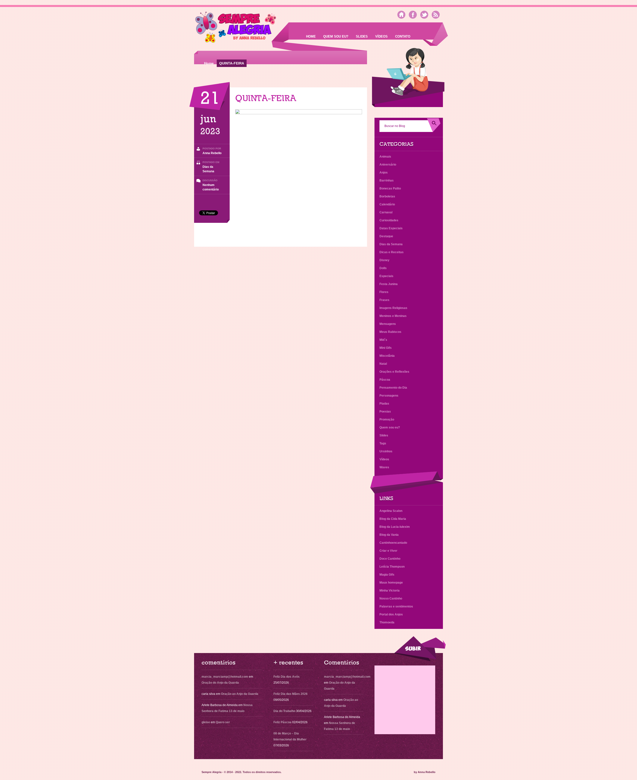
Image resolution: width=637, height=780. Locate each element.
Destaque (386, 236)
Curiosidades (388, 220)
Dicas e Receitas (391, 252)
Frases (384, 300)
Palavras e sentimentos (396, 606)
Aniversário (387, 164)
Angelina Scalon (390, 511)
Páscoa (384, 379)
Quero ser (223, 722)
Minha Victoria (389, 590)
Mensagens (387, 324)
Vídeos (381, 36)
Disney (384, 260)
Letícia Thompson (392, 566)
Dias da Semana (391, 244)
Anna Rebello (212, 153)
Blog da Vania (389, 535)
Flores (383, 292)
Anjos (383, 172)
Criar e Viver (388, 550)
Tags (382, 443)
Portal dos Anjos (391, 614)
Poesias (385, 411)
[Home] (401, 15)
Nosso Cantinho (390, 598)
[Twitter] (424, 15)
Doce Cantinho (389, 558)
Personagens (388, 395)
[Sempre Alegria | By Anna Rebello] (235, 28)
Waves (384, 467)
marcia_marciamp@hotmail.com (225, 676)
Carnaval (385, 212)
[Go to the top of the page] (420, 648)
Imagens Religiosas (393, 308)
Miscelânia (387, 356)
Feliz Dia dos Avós (286, 676)
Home (311, 36)
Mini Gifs (385, 348)
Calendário (387, 204)
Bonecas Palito (390, 188)
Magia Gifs (386, 574)
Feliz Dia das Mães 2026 (290, 694)
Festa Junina (388, 284)
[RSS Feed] (435, 15)
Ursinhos (385, 451)
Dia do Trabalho (284, 711)
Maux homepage (391, 582)
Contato (402, 36)
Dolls (383, 268)
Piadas (384, 403)
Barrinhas (386, 180)
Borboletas (387, 196)
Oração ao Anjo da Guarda (239, 694)
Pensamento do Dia (393, 387)
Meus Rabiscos (390, 332)
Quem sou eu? (335, 36)
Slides (362, 36)
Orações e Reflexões (394, 371)
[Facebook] (413, 15)
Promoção (386, 419)
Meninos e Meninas (393, 316)
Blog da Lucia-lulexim (394, 527)
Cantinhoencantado (393, 542)
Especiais (386, 276)
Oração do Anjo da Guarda (220, 682)
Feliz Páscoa (282, 722)
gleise (206, 722)
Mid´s (383, 340)
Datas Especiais (391, 228)
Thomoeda (386, 622)
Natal (383, 363)
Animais (385, 156)
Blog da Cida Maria (392, 519)
